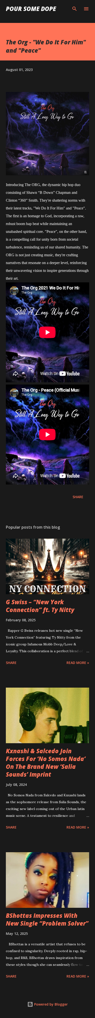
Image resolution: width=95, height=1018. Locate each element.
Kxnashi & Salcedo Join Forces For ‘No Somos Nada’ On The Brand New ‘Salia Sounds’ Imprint (46, 762)
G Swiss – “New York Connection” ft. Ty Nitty (40, 606)
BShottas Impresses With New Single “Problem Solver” (47, 919)
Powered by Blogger (50, 1004)
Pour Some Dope (31, 9)
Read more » (77, 662)
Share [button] (78, 496)
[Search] (74, 9)
